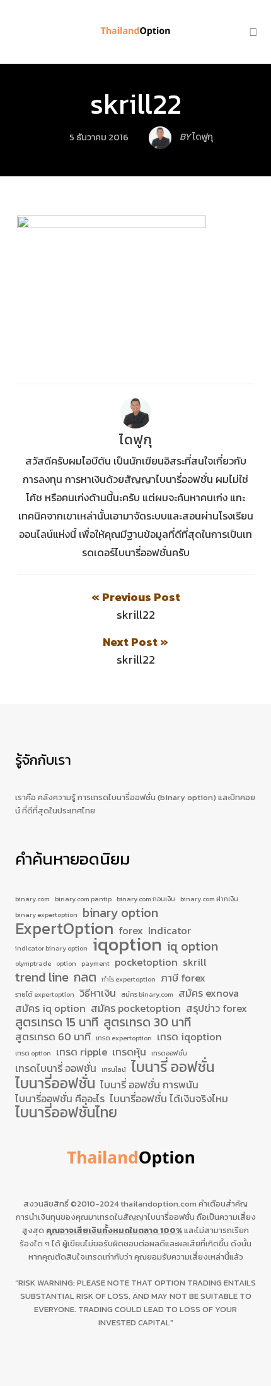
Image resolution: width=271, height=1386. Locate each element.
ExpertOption (64, 929)
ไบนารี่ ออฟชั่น (172, 1067)
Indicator (169, 931)
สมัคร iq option (50, 1009)
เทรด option (33, 1053)
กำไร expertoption (128, 979)
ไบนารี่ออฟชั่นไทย (66, 1113)
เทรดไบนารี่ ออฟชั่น (55, 1069)
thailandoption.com (158, 1204)
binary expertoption (46, 914)
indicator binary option (51, 948)
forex (130, 931)
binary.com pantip (83, 899)
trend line (42, 978)
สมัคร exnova (208, 993)
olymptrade (33, 963)
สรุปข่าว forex (216, 1009)
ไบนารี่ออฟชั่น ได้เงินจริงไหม (169, 1099)
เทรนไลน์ (113, 1069)
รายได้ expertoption (44, 994)
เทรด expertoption (124, 1038)
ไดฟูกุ (135, 439)
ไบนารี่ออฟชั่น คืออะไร (60, 1099)
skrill (195, 963)
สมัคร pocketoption (136, 1009)
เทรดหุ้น (129, 1052)
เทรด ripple (81, 1052)
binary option (120, 913)
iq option (192, 947)
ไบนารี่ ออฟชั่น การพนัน (149, 1085)
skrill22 (136, 103)
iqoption (127, 945)
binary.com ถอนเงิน (146, 899)
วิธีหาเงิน (97, 993)
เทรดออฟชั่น (169, 1053)
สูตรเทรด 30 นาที (147, 1023)
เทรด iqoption (189, 1037)
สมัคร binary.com (147, 994)
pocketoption (146, 963)
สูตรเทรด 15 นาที (56, 1023)
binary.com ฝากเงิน (209, 899)
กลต (85, 978)
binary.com (32, 899)
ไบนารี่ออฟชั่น (55, 1084)
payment (95, 963)
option (66, 963)
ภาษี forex (183, 978)
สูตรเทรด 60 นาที (53, 1037)
